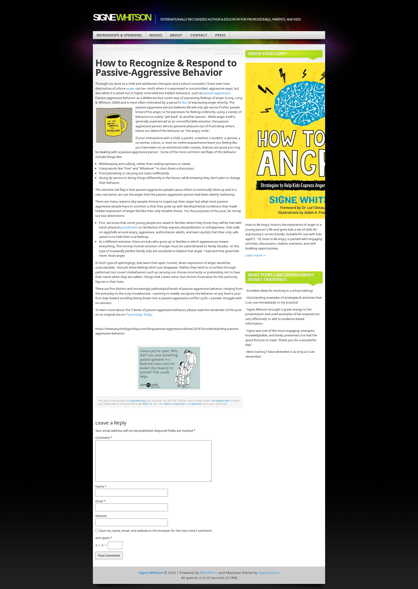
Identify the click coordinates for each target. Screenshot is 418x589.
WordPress (209, 572)
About (176, 35)
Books (155, 35)
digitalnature (268, 572)
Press (220, 35)
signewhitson (138, 400)
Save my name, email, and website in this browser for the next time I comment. (155, 530)
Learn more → (255, 255)
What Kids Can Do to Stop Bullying (120, 49)
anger (130, 88)
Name (100, 486)
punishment (129, 227)
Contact (198, 35)
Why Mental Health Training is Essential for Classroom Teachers (216, 51)
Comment (103, 437)
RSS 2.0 (147, 403)
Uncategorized (220, 400)
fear (184, 102)
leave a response (174, 403)
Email (100, 501)
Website (101, 516)
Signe (121, 17)
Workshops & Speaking (119, 35)
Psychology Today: (139, 314)
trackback (195, 403)
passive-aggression (217, 93)
